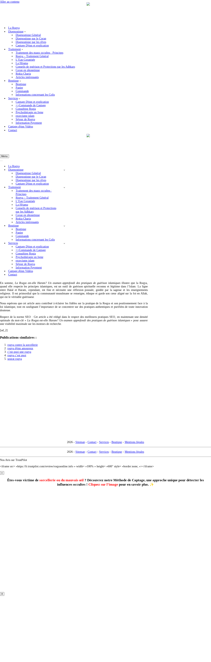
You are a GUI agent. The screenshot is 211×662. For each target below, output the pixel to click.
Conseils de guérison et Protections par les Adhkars (45, 66)
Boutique (21, 84)
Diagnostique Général (28, 35)
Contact (12, 130)
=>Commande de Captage (31, 105)
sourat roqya (14, 358)
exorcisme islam (25, 115)
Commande (22, 91)
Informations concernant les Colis (35, 94)
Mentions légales (134, 442)
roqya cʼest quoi (16, 355)
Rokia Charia (23, 73)
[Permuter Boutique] (64, 225)
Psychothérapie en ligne (29, 112)
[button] (25, 31)
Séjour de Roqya (25, 119)
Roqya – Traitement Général (32, 56)
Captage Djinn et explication (32, 45)
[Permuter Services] (64, 243)
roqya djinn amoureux (20, 348)
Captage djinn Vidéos (20, 126)
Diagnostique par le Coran (31, 38)
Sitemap (80, 442)
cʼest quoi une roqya (19, 351)
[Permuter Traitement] (64, 187)
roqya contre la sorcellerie (22, 344)
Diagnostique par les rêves (31, 42)
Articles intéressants (27, 77)
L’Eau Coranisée (25, 59)
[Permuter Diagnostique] (64, 169)
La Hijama (22, 63)
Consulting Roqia (26, 108)
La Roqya (14, 27)
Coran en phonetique (28, 70)
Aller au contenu (9, 1)
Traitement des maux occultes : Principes (39, 52)
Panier (19, 87)
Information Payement (29, 122)
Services (104, 442)
